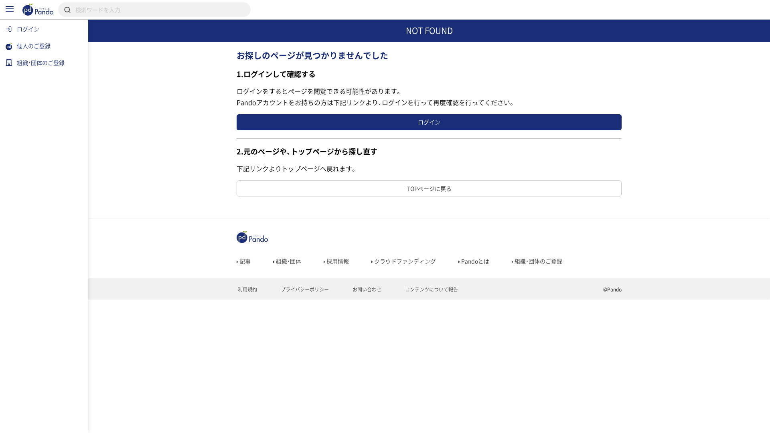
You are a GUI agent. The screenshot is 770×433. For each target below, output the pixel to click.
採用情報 (337, 261)
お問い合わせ (366, 289)
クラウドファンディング (404, 261)
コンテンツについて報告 (431, 289)
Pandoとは (474, 261)
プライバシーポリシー (304, 289)
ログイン (429, 122)
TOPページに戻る (429, 188)
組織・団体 (288, 261)
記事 (244, 261)
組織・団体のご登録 (537, 261)
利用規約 (247, 289)
